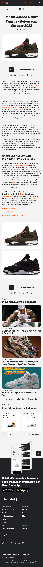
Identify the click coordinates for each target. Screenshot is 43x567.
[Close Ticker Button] (40, 3)
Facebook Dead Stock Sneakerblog (12, 212)
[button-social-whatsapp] (23, 75)
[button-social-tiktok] (27, 75)
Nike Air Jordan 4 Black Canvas (11, 107)
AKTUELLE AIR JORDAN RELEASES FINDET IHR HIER (18, 157)
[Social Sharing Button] (11, 69)
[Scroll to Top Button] (38, 453)
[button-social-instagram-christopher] (11, 75)
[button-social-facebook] (19, 75)
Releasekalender (7, 196)
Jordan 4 (32, 125)
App (20, 196)
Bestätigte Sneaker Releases (19, 408)
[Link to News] (7, 9)
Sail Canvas (34, 129)
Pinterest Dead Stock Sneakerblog (12, 215)
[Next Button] (10, 434)
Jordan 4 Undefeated (22, 165)
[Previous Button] (4, 434)
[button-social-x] (31, 75)
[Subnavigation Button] (3, 9)
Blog (21, 194)
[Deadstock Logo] (21, 9)
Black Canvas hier (26, 118)
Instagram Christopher (9, 208)
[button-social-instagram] (15, 75)
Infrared (10, 131)
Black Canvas (35, 85)
